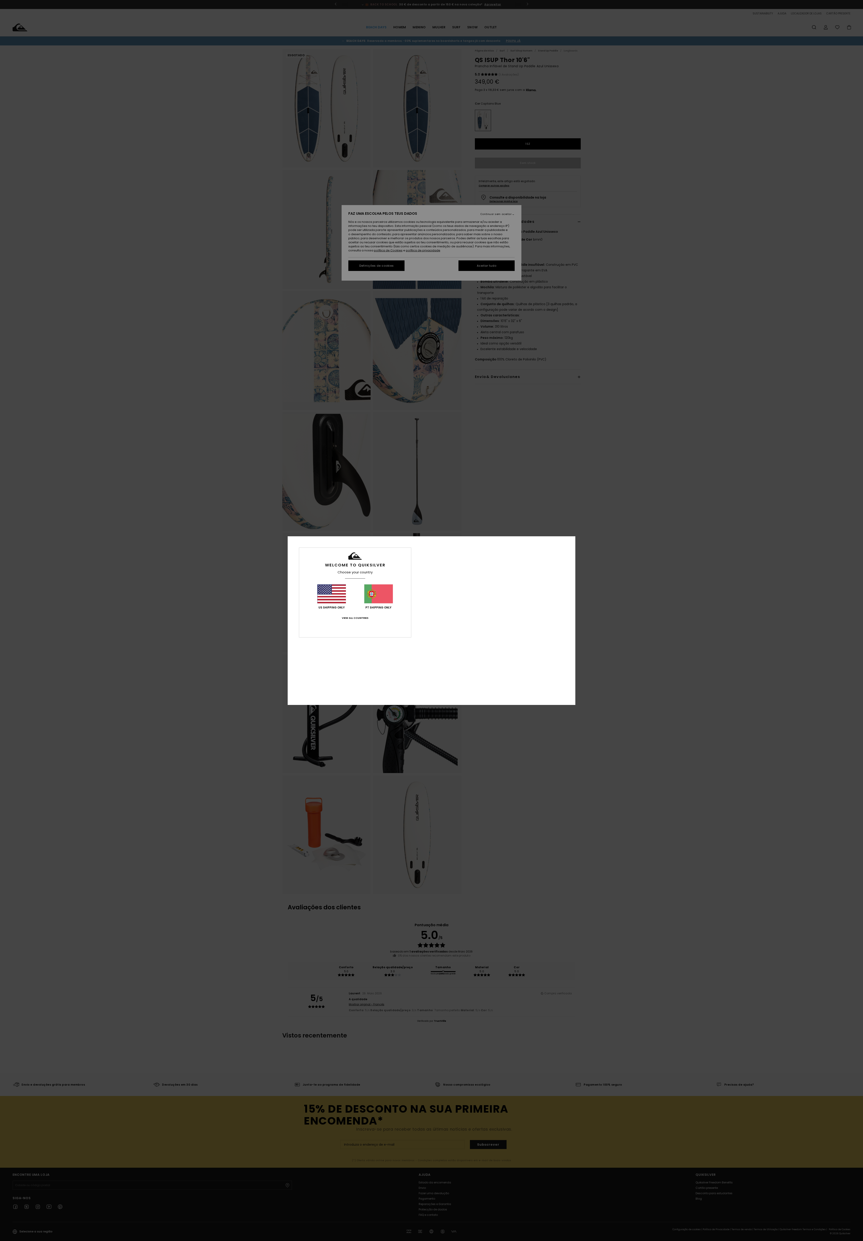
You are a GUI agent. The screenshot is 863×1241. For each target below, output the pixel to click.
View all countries (355, 618)
